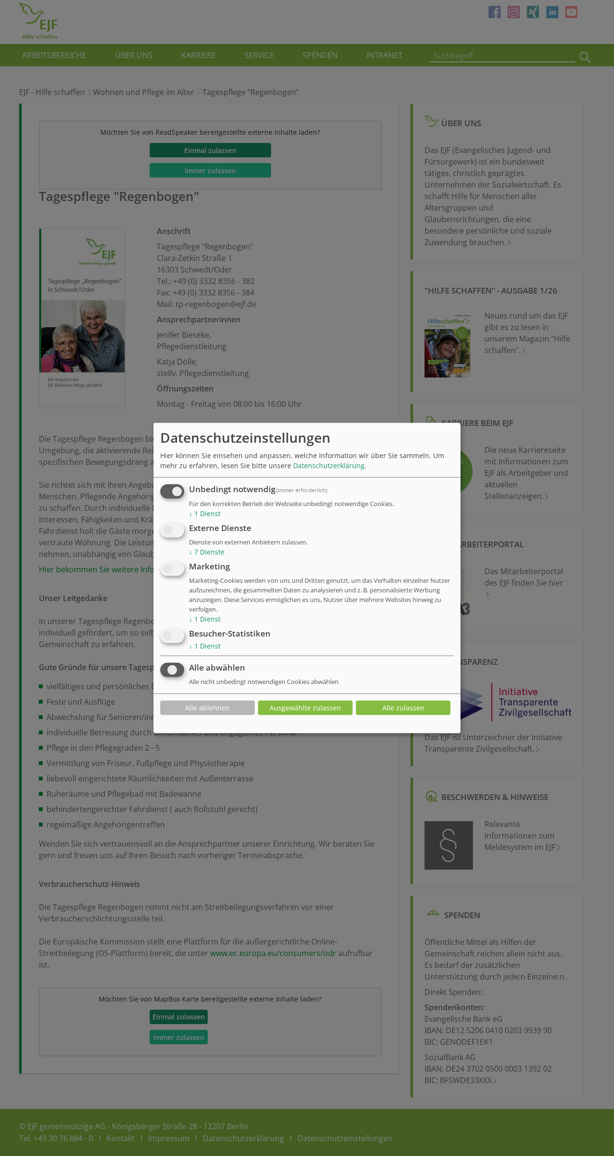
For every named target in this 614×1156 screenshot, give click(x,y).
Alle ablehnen (207, 707)
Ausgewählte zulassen (305, 707)
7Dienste (206, 551)
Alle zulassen (403, 707)
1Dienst (205, 513)
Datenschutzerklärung (329, 465)
